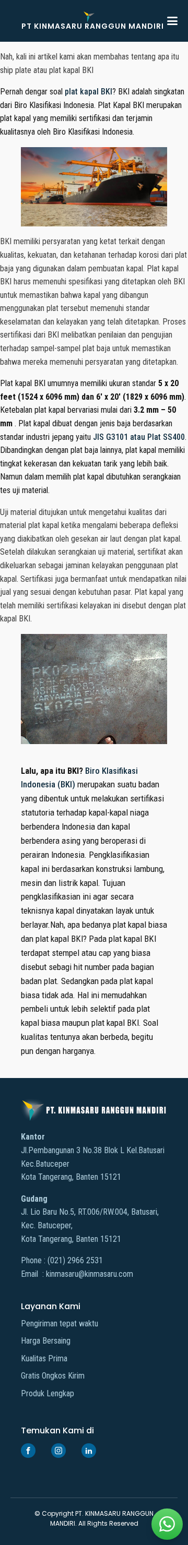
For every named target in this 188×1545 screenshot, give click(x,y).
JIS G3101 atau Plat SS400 (139, 437)
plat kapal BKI (88, 92)
